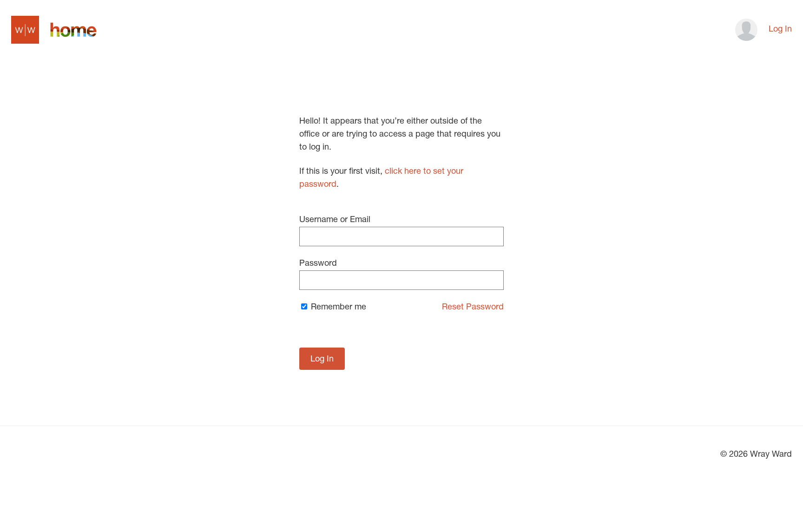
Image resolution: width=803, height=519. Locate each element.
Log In (780, 30)
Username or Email (334, 220)
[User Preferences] (743, 30)
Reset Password (473, 307)
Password (318, 264)
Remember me (337, 307)
